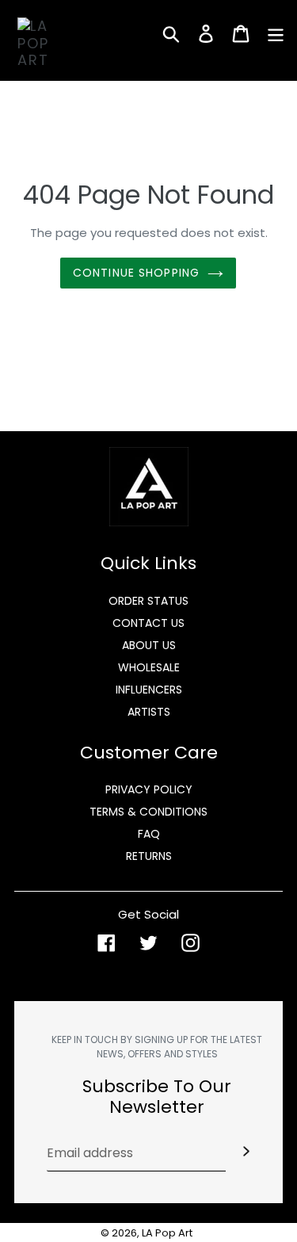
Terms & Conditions (148, 812)
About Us (149, 645)
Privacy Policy (148, 789)
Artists (149, 712)
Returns (149, 856)
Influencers (149, 689)
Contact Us (148, 623)
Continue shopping (136, 273)
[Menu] (275, 33)
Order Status (148, 601)
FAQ (149, 834)
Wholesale (149, 667)
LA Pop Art (167, 1232)
